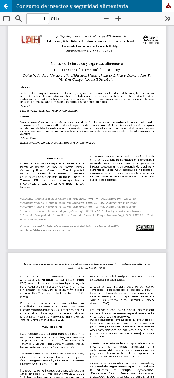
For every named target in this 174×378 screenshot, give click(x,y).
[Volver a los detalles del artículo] (6, 6)
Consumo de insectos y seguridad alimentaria (72, 6)
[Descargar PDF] (168, 6)
